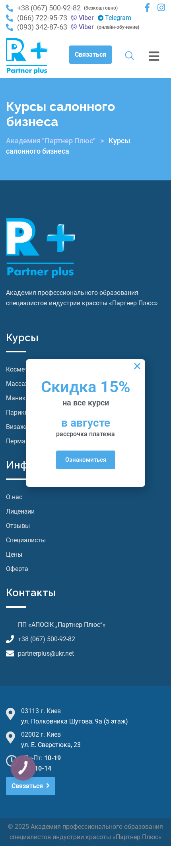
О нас (14, 497)
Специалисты (26, 540)
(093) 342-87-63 (42, 27)
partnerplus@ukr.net (46, 653)
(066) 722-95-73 (42, 18)
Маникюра (22, 398)
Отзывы (18, 526)
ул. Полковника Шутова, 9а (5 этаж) (74, 721)
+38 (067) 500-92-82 (49, 8)
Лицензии (20, 511)
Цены (14, 554)
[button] (137, 366)
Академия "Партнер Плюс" (50, 140)
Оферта (17, 569)
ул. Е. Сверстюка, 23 (51, 745)
